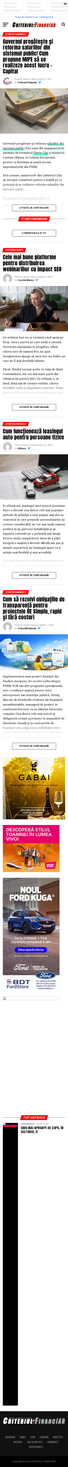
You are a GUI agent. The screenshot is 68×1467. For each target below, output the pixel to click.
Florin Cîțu (40, 153)
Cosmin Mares (26, 280)
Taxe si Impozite (35, 1442)
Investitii (58, 1437)
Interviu (18, 1442)
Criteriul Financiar (27, 82)
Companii (44, 1437)
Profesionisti (36, 1447)
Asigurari (10, 1437)
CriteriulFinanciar (27, 628)
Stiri (32, 1437)
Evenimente (52, 1442)
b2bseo (22, 448)
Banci (23, 1437)
